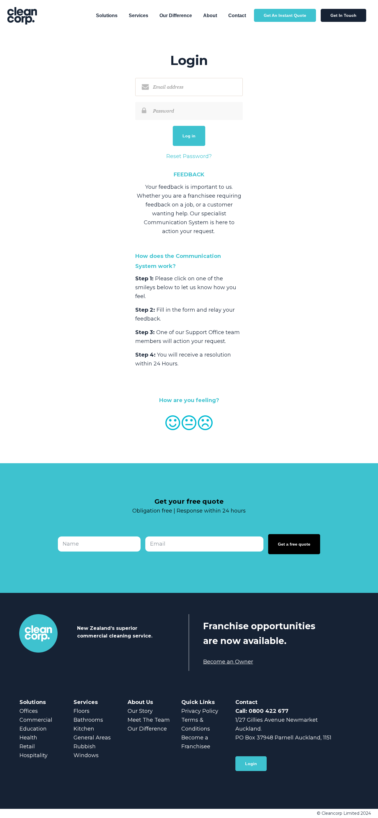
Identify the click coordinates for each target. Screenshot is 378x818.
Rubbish (85, 746)
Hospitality (33, 755)
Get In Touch (343, 15)
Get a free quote (294, 544)
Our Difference (175, 15)
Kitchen (84, 729)
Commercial (35, 720)
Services (138, 15)
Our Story (140, 711)
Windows (86, 755)
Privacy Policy (199, 711)
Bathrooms (88, 720)
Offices (28, 711)
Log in (189, 136)
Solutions (107, 15)
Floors (81, 711)
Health (28, 737)
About (210, 15)
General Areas (92, 737)
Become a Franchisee (195, 742)
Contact (237, 15)
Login (251, 763)
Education (33, 729)
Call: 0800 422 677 (262, 711)
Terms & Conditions (195, 724)
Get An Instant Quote (285, 15)
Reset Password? (189, 156)
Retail (27, 746)
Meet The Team (149, 720)
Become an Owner (228, 661)
